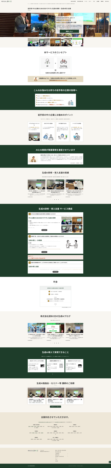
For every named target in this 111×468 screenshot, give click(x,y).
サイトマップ (70, 465)
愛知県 (36, 432)
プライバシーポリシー (80, 465)
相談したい (69, 31)
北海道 (29, 426)
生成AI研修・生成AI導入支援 (59, 456)
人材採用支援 (57, 453)
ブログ (56, 459)
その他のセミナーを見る (55, 406)
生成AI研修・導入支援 (58, 422)
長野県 (42, 432)
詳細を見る (36, 396)
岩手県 (35, 426)
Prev (29, 188)
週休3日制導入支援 (58, 451)
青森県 (32, 426)
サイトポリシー (75, 465)
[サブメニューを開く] (67, 453)
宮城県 (38, 426)
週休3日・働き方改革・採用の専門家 (60, 450)
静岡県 (33, 432)
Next (82, 188)
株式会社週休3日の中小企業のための (45, 422)
